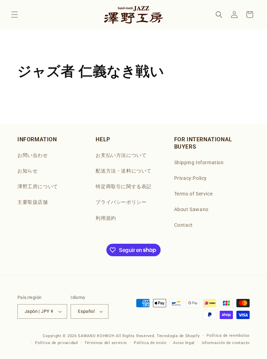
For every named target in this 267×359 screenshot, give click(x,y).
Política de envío (150, 343)
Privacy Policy (190, 178)
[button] (14, 14)
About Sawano (191, 209)
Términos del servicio (105, 343)
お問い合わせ (32, 155)
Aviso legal (184, 343)
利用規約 (106, 218)
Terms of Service (193, 194)
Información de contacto (226, 343)
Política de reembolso (228, 335)
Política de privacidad (56, 343)
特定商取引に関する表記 (124, 186)
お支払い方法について (121, 155)
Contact (183, 225)
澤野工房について (37, 186)
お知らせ (27, 171)
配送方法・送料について (124, 171)
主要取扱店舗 (32, 202)
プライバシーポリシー (121, 202)
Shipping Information (199, 162)
